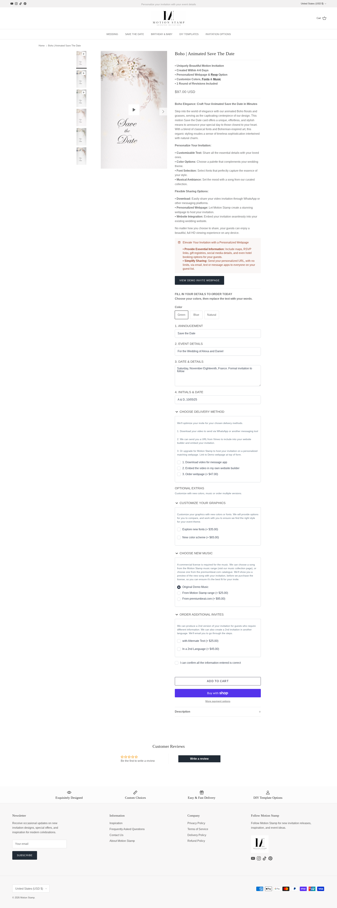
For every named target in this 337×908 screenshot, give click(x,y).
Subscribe (24, 855)
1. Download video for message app (204, 462)
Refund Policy (196, 840)
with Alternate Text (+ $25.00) (200, 640)
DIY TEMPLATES (189, 34)
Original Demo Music (195, 586)
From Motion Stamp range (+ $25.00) (205, 592)
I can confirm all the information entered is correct (210, 662)
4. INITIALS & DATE (189, 392)
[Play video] (133, 109)
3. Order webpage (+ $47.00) (200, 474)
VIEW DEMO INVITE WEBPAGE (199, 280)
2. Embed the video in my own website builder (210, 468)
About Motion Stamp (122, 840)
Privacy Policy (196, 823)
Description (182, 711)
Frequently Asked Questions (127, 829)
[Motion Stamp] (168, 18)
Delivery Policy (196, 835)
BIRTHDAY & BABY (161, 34)
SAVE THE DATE (134, 34)
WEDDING (112, 34)
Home (42, 45)
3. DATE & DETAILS (189, 361)
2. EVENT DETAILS (189, 344)
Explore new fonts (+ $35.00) (200, 529)
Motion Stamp (27, 897)
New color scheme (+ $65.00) (200, 537)
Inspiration (116, 823)
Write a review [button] (199, 758)
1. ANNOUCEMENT (189, 326)
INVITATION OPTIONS (218, 34)
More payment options (217, 701)
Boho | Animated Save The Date (64, 45)
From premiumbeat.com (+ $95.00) (203, 598)
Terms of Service (197, 829)
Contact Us (116, 835)
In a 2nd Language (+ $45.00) (200, 648)
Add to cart (218, 681)
